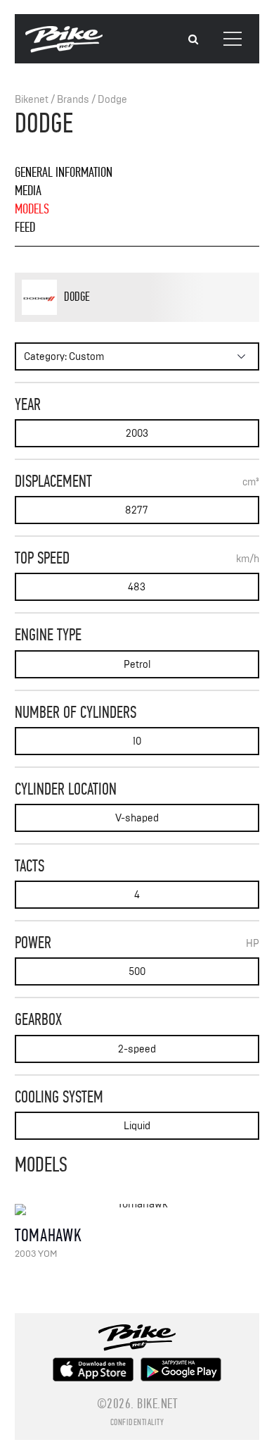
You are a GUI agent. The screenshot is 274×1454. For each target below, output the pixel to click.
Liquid (137, 1126)
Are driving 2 (107, 319)
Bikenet (31, 100)
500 (137, 972)
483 (136, 587)
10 (137, 741)
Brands (73, 100)
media (28, 190)
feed (25, 227)
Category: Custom (64, 357)
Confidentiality (137, 1422)
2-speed (137, 1049)
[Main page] (64, 49)
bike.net (157, 1404)
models (32, 209)
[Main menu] (232, 39)
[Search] (193, 40)
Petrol (137, 665)
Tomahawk (48, 1235)
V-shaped (137, 818)
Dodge (112, 100)
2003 (137, 434)
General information (63, 172)
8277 (136, 510)
